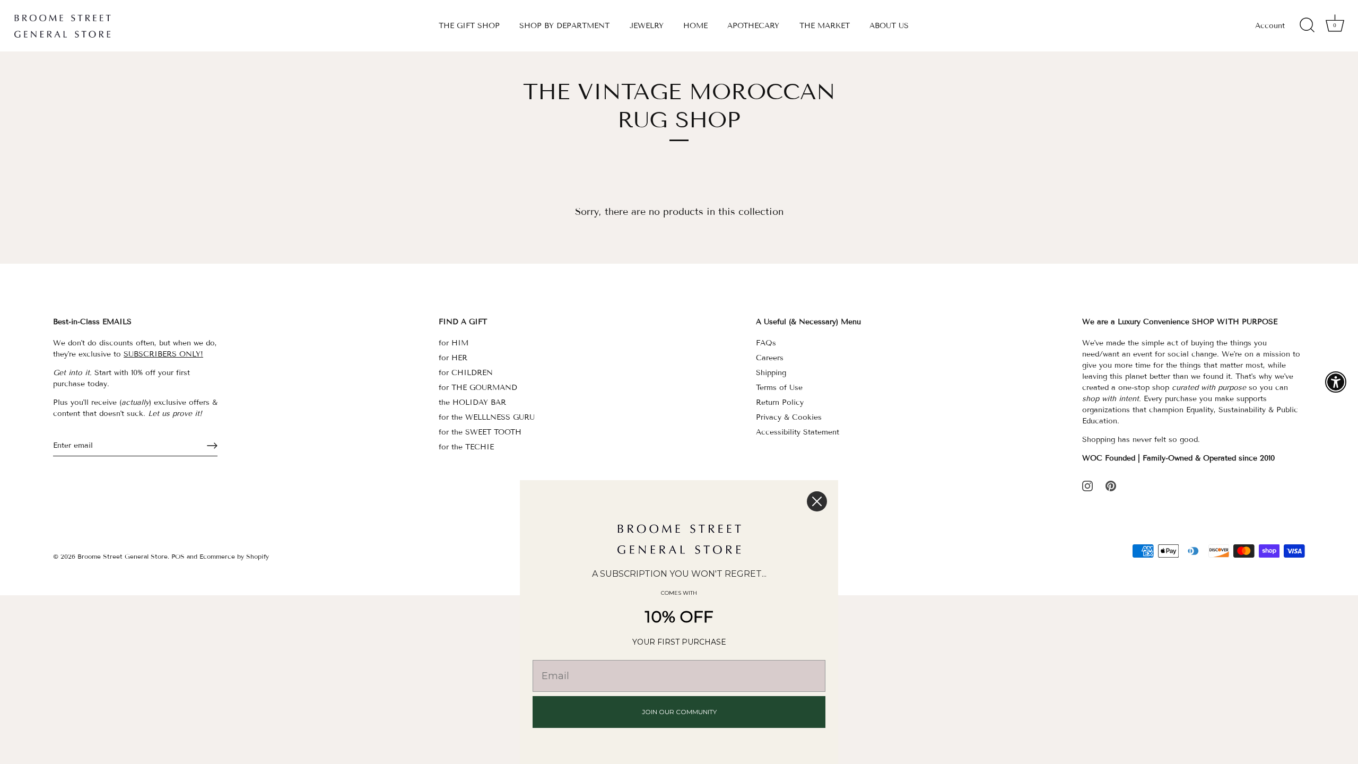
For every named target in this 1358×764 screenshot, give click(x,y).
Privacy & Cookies (789, 417)
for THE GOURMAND (478, 387)
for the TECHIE (466, 447)
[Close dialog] (817, 501)
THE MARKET (824, 25)
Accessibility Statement (797, 432)
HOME (695, 25)
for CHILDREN (466, 372)
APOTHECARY (753, 25)
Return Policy (780, 402)
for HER (453, 357)
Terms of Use (779, 387)
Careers (770, 357)
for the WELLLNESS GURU (487, 417)
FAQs (766, 343)
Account (1270, 25)
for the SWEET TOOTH (480, 432)
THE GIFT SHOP (469, 25)
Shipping (771, 372)
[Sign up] (212, 445)
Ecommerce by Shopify (234, 556)
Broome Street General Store (122, 556)
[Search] (1307, 25)
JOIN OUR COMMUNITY (679, 712)
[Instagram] (1087, 485)
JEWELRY (647, 25)
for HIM (453, 343)
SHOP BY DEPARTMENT (564, 25)
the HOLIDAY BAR (472, 402)
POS (178, 556)
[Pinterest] (1110, 485)
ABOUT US (889, 25)
